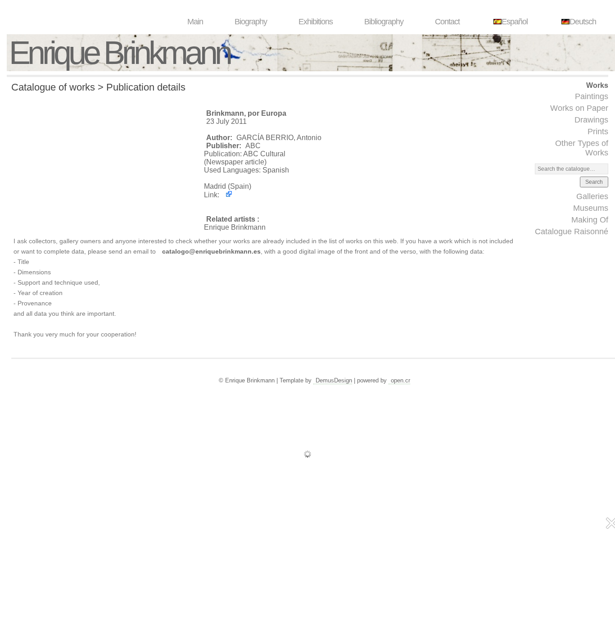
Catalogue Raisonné (571, 231)
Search (594, 182)
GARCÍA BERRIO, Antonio (278, 137)
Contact (447, 21)
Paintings (591, 96)
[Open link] (226, 195)
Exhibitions (315, 21)
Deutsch (583, 21)
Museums (590, 208)
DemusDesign (334, 380)
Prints (598, 131)
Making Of (589, 219)
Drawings (591, 119)
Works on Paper (579, 108)
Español (515, 21)
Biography (251, 21)
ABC (253, 146)
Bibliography (383, 21)
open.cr (400, 380)
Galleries (592, 196)
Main (195, 21)
